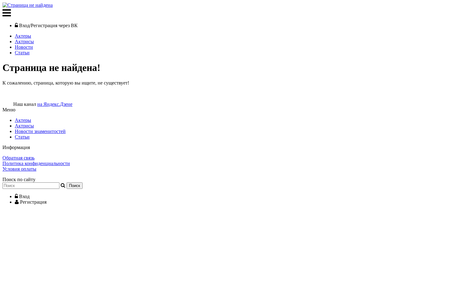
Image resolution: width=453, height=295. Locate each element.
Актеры (23, 36)
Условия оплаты (19, 169)
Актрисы (24, 41)
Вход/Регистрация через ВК (48, 25)
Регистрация (33, 202)
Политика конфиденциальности (36, 163)
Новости (24, 47)
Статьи (22, 52)
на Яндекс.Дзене (54, 104)
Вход (24, 196)
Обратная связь (18, 157)
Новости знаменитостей (40, 131)
